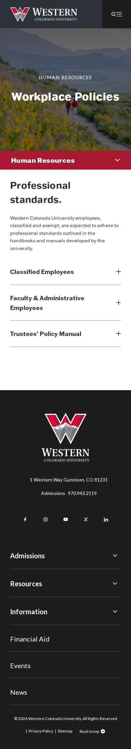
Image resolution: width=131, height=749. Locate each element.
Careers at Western (31, 682)
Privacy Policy (41, 731)
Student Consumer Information (43, 664)
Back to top (89, 731)
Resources (26, 584)
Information (28, 611)
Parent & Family (26, 674)
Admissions (69, 493)
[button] (116, 14)
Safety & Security (28, 646)
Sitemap (65, 731)
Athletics (20, 692)
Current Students (29, 636)
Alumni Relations (27, 655)
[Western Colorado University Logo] (44, 14)
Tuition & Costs (26, 599)
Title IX (18, 627)
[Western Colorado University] (65, 460)
